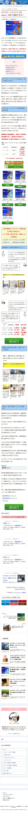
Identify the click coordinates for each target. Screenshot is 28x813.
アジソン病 (5, 770)
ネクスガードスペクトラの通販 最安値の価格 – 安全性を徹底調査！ (17, 669)
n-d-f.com (5, 500)
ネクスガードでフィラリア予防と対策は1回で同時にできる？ (17, 692)
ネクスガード (22, 587)
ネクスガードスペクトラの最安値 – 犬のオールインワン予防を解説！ (17, 681)
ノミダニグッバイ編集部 (20, 592)
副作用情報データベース (9, 495)
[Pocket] (14, 604)
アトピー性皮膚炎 (7, 768)
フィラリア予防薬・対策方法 (10, 765)
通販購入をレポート (10, 71)
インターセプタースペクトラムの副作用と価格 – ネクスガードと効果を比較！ (17, 657)
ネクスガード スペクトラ (12, 587)
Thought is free (23, 809)
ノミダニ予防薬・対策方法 (9, 762)
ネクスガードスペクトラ (20, 589)
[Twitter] (5, 601)
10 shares (4, 557)
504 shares (5, 523)
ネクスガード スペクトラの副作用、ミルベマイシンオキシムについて (17, 645)
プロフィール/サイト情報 (9, 752)
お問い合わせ (7, 754)
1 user (8, 523)
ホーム (4, 749)
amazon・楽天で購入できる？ (12, 65)
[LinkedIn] (5, 604)
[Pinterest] (22, 601)
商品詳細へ (20, 186)
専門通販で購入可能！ (10, 67)
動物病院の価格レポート (11, 69)
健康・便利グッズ (7, 773)
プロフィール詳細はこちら (14, 733)
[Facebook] (14, 601)
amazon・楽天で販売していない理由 (13, 73)
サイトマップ (7, 760)
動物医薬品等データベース (10, 498)
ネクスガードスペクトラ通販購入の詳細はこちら (14, 341)
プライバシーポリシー (9, 757)
